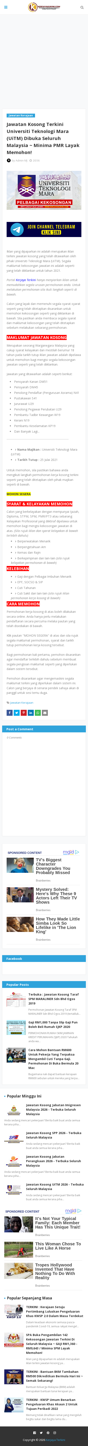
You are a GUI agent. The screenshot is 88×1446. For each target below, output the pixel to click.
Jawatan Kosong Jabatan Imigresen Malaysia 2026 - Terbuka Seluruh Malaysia (53, 1109)
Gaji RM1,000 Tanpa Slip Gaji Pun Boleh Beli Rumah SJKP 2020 (53, 1024)
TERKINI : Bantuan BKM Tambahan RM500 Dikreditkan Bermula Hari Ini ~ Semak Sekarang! (54, 1376)
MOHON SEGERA (19, 494)
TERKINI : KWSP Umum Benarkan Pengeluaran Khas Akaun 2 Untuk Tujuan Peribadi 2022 (52, 1404)
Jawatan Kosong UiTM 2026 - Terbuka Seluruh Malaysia (55, 1186)
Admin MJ (21, 160)
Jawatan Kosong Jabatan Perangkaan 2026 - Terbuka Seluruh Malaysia (53, 1161)
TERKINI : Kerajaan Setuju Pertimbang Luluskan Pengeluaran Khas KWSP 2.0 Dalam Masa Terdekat (54, 1311)
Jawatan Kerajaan (21, 702)
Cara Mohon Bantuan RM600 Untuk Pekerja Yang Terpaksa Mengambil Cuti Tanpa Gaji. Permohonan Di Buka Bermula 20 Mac (53, 1059)
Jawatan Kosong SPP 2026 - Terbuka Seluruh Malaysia (53, 1135)
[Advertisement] (44, 62)
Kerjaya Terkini (55, 1440)
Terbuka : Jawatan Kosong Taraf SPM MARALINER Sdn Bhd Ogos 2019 (53, 998)
